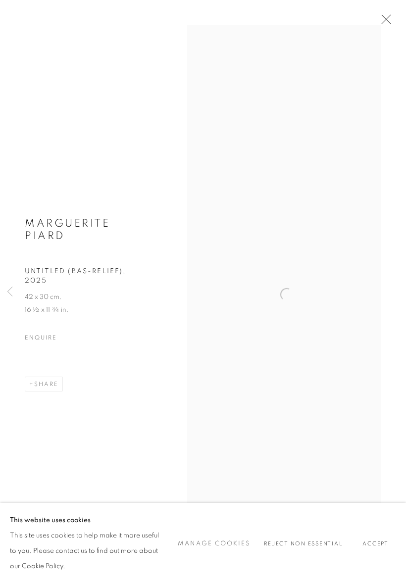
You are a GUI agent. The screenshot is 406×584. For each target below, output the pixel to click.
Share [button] (46, 384)
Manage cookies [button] (214, 543)
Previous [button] (10, 292)
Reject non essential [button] (303, 543)
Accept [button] (375, 543)
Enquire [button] (40, 338)
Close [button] (383, 22)
